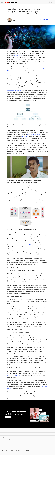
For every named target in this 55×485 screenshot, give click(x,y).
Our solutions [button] (5, 434)
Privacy (16, 452)
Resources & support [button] (6, 442)
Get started (8, 417)
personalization (18, 55)
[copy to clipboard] (47, 20)
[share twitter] (41, 20)
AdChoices (49, 452)
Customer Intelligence (30, 245)
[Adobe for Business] (11, 2)
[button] (5, 450)
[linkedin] (19, 450)
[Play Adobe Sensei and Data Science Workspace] (27, 167)
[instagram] (14, 450)
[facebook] (12, 450)
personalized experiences (14, 375)
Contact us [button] (4, 431)
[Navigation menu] (2, 2)
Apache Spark (11, 241)
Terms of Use (21, 452)
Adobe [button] (3, 445)
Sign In (52, 2)
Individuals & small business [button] (8, 439)
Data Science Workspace (14, 90)
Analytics (24, 136)
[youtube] (21, 450)
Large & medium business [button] (7, 437)
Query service (38, 239)
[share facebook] (45, 20)
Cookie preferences (27, 452)
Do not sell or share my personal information (38, 452)
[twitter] (16, 450)
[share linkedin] (43, 20)
